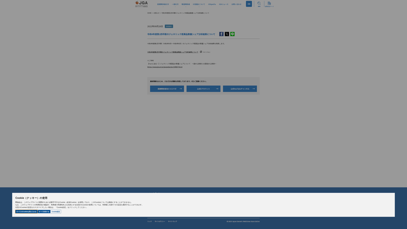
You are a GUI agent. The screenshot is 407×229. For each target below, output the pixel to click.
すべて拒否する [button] (44, 211)
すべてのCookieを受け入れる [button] (26, 211)
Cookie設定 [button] (56, 211)
